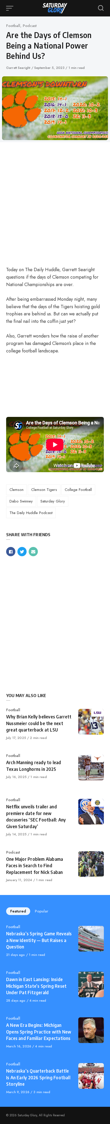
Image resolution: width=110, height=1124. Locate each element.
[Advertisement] (55, 203)
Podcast (30, 26)
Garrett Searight (18, 67)
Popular (41, 911)
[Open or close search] (101, 8)
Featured (18, 911)
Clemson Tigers (44, 489)
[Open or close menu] (10, 8)
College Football (78, 489)
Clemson (16, 489)
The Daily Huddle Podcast (30, 513)
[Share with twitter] (22, 551)
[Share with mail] (33, 551)
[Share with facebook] (10, 551)
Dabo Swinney (21, 501)
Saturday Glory (52, 501)
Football (13, 26)
